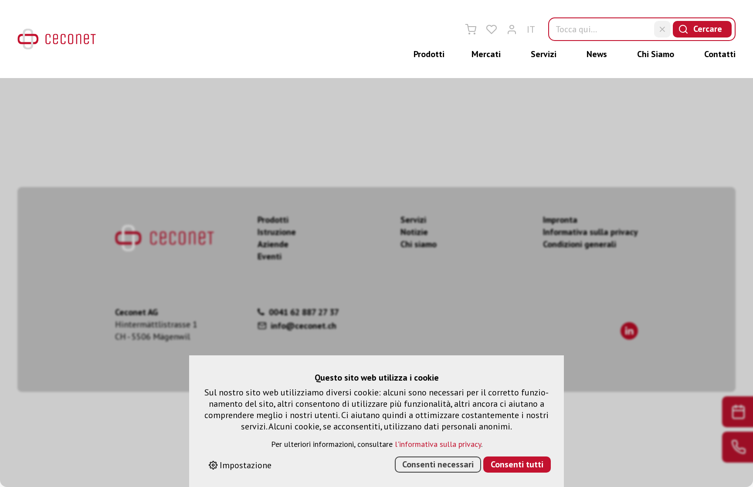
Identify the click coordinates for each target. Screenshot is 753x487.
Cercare (707, 28)
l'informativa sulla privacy (438, 444)
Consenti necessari (438, 464)
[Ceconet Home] (56, 39)
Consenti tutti (517, 464)
